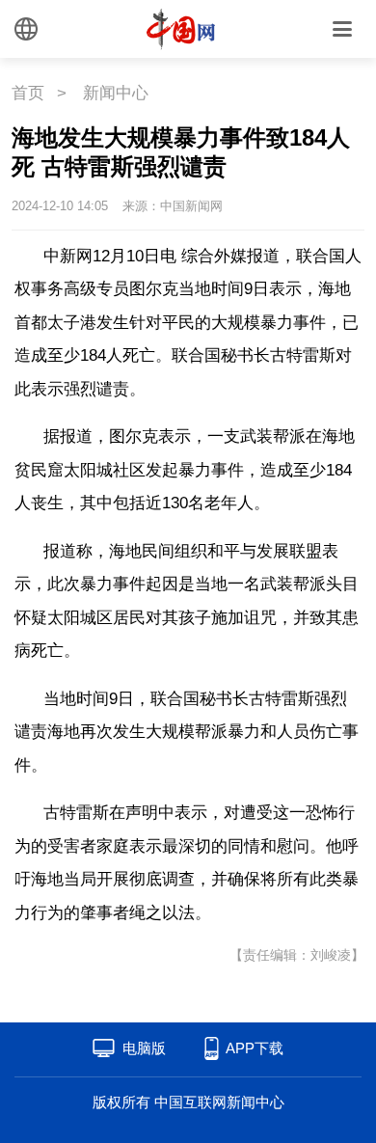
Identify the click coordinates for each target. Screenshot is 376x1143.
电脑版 (144, 1048)
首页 (28, 93)
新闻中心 (115, 93)
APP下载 (254, 1048)
